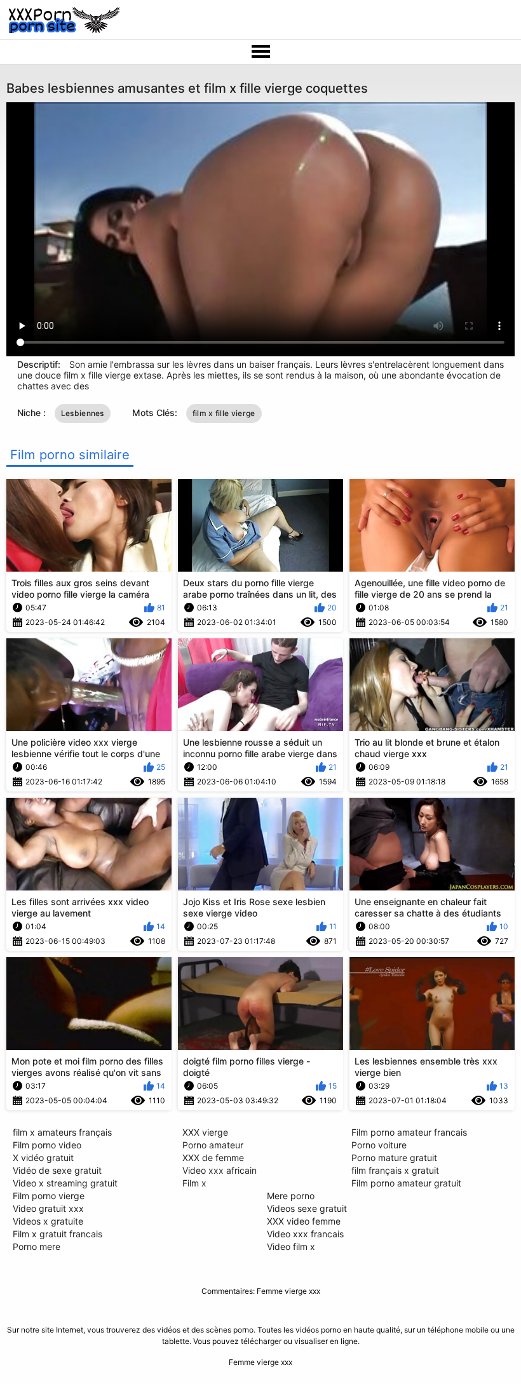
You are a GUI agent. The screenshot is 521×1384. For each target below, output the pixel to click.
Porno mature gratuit (394, 1157)
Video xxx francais (305, 1233)
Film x (194, 1183)
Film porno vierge (49, 1195)
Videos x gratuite (48, 1221)
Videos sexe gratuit (307, 1208)
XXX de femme (213, 1157)
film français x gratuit (395, 1170)
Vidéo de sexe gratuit (57, 1170)
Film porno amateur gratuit (406, 1183)
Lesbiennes (82, 413)
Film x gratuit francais (57, 1233)
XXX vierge (205, 1132)
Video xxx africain (219, 1170)
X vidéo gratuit (43, 1157)
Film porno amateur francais (409, 1132)
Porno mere (36, 1246)
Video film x (291, 1246)
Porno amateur (212, 1144)
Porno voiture (379, 1144)
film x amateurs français (62, 1132)
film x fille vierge (224, 413)
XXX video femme (304, 1221)
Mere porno (291, 1195)
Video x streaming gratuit (65, 1183)
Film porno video (47, 1144)
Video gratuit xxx (48, 1208)
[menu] (260, 52)
